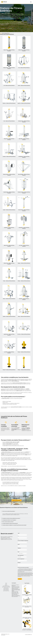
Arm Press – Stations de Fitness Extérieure (24, 334)
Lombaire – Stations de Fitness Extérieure (9, 156)
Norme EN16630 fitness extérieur (12, 485)
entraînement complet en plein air (14, 403)
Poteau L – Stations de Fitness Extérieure (24, 369)
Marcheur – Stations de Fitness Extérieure (9, 103)
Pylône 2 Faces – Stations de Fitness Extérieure (9, 50)
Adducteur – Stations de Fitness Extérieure (24, 299)
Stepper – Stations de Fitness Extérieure (24, 263)
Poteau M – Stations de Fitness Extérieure (9, 369)
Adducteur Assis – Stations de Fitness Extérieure (24, 121)
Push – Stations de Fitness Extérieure (24, 67)
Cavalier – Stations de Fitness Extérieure (9, 209)
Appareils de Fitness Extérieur (15, 586)
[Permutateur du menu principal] (31, 2)
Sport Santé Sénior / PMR (15, 592)
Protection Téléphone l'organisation (23, 540)
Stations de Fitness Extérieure (15, 587)
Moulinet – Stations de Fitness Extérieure (9, 316)
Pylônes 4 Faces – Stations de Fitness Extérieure (9, 68)
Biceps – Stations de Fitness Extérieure (24, 316)
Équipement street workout (15, 593)
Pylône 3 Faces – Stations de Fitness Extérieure (23, 50)
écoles (15, 393)
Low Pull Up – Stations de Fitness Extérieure (9, 352)
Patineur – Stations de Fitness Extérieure (24, 280)
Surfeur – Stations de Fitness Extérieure (24, 85)
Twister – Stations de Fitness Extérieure (9, 280)
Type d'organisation (21, 555)
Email (19, 544)
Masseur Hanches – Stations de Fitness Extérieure (9, 175)
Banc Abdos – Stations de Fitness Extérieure (24, 139)
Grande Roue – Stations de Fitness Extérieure (24, 228)
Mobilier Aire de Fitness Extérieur (16, 595)
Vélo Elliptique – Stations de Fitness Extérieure (24, 157)
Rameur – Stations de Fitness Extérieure (9, 298)
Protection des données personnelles (23, 567)
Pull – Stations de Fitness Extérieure (9, 85)
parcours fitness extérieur (13, 445)
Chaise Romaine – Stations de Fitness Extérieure (9, 192)
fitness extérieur (6, 379)
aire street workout (21, 445)
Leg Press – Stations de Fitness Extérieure (24, 103)
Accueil (1, 33)
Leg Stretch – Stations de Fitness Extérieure (9, 228)
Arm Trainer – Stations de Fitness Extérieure (24, 246)
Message (19, 562)
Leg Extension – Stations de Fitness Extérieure (9, 334)
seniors (7, 402)
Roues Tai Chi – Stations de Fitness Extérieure (9, 246)
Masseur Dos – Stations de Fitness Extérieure (9, 139)
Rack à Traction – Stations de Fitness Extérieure (23, 210)
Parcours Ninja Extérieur (15, 596)
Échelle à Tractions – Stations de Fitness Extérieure (24, 192)
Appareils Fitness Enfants (15, 591)
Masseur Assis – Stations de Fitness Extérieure (9, 263)
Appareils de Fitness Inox (15, 588)
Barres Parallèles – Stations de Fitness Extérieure (24, 175)
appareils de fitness (16, 513)
